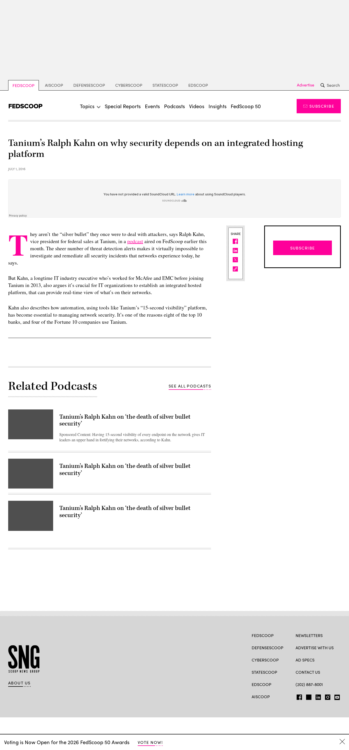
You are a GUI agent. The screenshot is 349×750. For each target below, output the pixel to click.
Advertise (305, 85)
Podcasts (174, 106)
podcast (135, 241)
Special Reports (123, 106)
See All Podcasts (190, 386)
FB (298, 696)
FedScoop (23, 85)
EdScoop (198, 85)
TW (308, 696)
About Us (19, 682)
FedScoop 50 (246, 106)
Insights (217, 106)
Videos (196, 106)
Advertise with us (315, 647)
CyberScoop (128, 85)
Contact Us (308, 672)
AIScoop (54, 85)
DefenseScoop (89, 85)
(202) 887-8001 (309, 684)
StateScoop (165, 85)
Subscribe (321, 106)
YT (335, 696)
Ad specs (305, 659)
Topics (87, 106)
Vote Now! (150, 742)
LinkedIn (318, 696)
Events (152, 106)
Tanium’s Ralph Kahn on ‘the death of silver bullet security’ (125, 420)
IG (326, 696)
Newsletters (309, 635)
